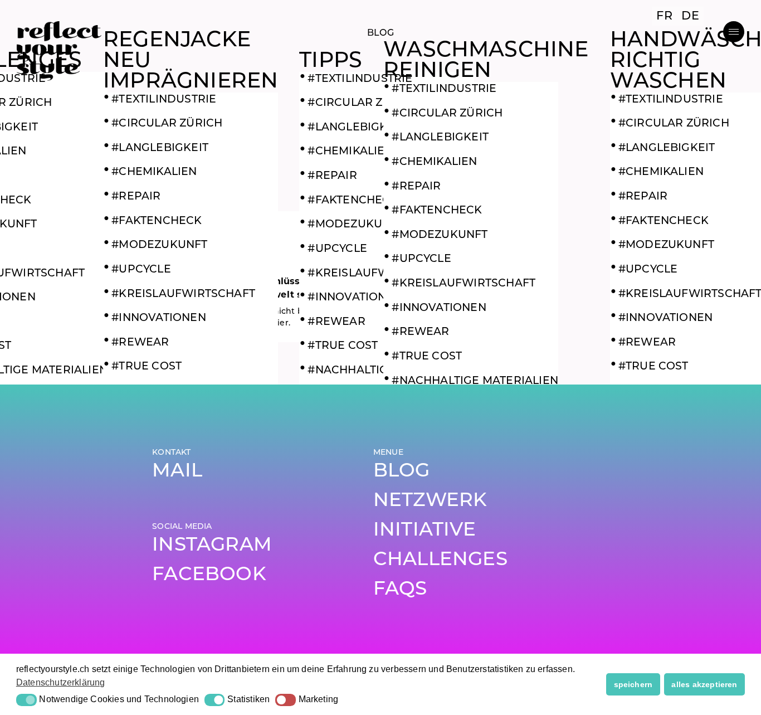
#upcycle (141, 270)
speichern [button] (633, 684)
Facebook (209, 575)
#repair (135, 197)
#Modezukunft (159, 245)
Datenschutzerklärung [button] (60, 682)
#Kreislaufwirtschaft (183, 294)
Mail (177, 471)
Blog (401, 471)
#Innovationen (158, 318)
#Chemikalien (154, 172)
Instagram (212, 546)
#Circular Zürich (166, 124)
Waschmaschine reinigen (485, 61)
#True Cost (146, 367)
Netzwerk (430, 501)
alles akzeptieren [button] (704, 684)
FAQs (400, 590)
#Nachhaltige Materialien (475, 381)
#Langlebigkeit (159, 148)
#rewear (140, 343)
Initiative (424, 531)
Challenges (440, 560)
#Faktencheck (156, 221)
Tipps (330, 61)
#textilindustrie (163, 100)
